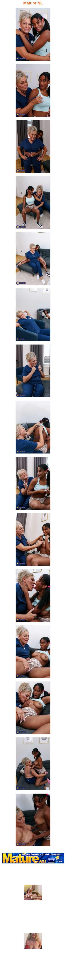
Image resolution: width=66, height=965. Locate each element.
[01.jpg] (33, 35)
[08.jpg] (33, 428)
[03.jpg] (33, 147)
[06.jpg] (33, 315)
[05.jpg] (33, 259)
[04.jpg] (33, 203)
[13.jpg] (33, 708)
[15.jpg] (33, 821)
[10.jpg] (33, 540)
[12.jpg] (33, 652)
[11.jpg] (33, 596)
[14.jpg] (33, 764)
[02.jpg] (33, 91)
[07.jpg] (33, 372)
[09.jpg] (33, 484)
